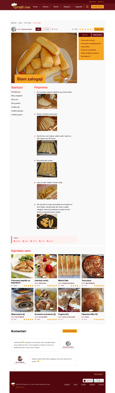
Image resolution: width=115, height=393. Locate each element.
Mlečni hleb (69, 270)
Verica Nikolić (20, 362)
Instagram (92, 384)
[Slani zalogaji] (55, 101)
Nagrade (78, 7)
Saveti (56, 7)
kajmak (18, 241)
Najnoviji (84, 35)
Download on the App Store (88, 380)
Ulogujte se (100, 1)
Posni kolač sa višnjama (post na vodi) (91, 43)
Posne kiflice (85, 46)
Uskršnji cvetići (46, 270)
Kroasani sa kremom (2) (46, 304)
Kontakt (48, 384)
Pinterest (101, 384)
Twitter (75, 384)
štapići (35, 241)
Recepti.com (21, 6)
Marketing (42, 384)
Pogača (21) (69, 304)
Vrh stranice (98, 374)
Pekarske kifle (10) (93, 304)
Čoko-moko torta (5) (87, 40)
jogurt (26, 241)
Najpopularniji (97, 35)
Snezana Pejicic (26, 29)
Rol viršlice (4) (85, 56)
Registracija (92, 1)
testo (43, 241)
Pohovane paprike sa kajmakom (22, 270)
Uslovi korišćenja (35, 384)
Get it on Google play (99, 380)
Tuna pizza (93, 270)
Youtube (83, 384)
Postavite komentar (69, 331)
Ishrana (45, 7)
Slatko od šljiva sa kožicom (90, 53)
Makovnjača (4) (22, 304)
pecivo (51, 241)
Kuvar (35, 7)
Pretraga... (87, 7)
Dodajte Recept (97, 6)
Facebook (67, 384)
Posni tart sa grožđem (88, 50)
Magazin (67, 7)
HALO (22, 387)
